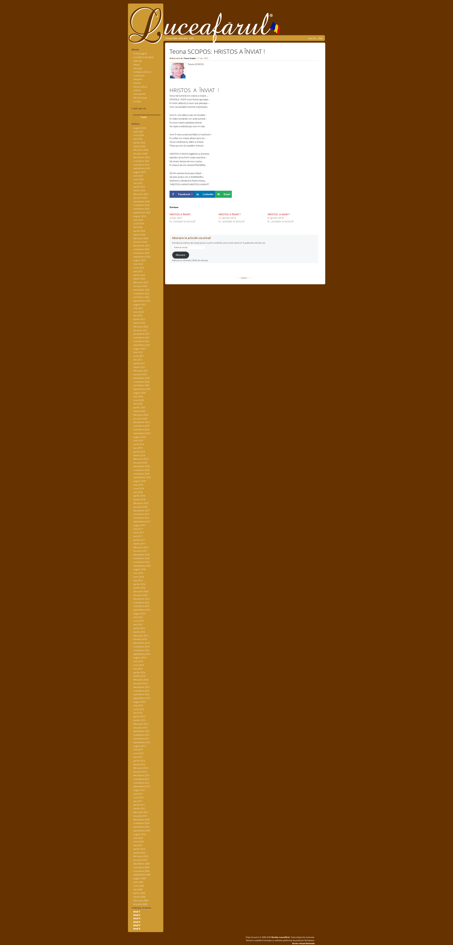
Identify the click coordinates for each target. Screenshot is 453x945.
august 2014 (139, 657)
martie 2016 (139, 587)
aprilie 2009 (139, 893)
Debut (136, 64)
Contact (137, 101)
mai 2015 (137, 624)
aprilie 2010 (139, 849)
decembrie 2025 (141, 157)
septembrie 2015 (141, 609)
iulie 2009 (138, 882)
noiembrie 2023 (141, 249)
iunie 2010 (138, 841)
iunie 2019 (138, 444)
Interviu (137, 90)
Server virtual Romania (303, 943)
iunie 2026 (138, 135)
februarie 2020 (140, 414)
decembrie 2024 (141, 201)
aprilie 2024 (139, 230)
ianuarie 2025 (140, 197)
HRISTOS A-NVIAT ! (279, 214)
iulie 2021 (138, 352)
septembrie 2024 (141, 212)
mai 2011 (137, 801)
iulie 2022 (138, 308)
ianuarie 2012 (140, 771)
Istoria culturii (140, 86)
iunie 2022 (138, 311)
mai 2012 (137, 757)
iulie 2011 (138, 793)
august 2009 (139, 878)
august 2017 (139, 525)
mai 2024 (137, 227)
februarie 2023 (140, 282)
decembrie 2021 (141, 333)
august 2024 (139, 216)
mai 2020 (137, 403)
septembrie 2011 (141, 786)
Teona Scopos (190, 58)
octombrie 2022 (141, 297)
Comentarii (139, 75)
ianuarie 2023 (140, 286)
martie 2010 (139, 852)
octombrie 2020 (141, 385)
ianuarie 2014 (140, 683)
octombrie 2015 (141, 606)
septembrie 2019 (141, 433)
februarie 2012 (140, 768)
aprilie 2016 (139, 584)
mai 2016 (137, 580)
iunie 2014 (138, 665)
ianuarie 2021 (140, 374)
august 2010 (139, 834)
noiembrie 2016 (141, 558)
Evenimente (139, 94)
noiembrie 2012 (141, 734)
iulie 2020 (138, 396)
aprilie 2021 (139, 363)
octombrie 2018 (141, 473)
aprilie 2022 (139, 319)
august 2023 (139, 260)
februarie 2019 (140, 458)
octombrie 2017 (141, 517)
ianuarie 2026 (140, 153)
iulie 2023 (138, 264)
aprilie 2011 (139, 804)
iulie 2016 (138, 573)
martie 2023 (139, 278)
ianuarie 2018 (140, 506)
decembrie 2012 (141, 731)
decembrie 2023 (141, 245)
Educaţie (137, 68)
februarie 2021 (140, 370)
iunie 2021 (138, 356)
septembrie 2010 (141, 830)
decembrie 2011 (141, 775)
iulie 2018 (138, 484)
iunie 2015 (138, 620)
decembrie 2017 (141, 510)
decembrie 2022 (141, 289)
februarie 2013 (140, 723)
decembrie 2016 (141, 554)
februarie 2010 (140, 856)
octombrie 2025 (141, 164)
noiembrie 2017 (141, 514)
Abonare (180, 255)
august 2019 (139, 437)
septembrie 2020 (141, 389)
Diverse (137, 83)
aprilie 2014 (139, 672)
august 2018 (139, 481)
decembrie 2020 (141, 378)
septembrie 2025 (141, 168)
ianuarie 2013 (140, 727)
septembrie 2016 (141, 565)
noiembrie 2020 (141, 381)
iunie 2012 (138, 753)
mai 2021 (137, 359)
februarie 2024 (140, 238)
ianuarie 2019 (140, 462)
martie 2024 (139, 234)
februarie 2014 (140, 679)
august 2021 (139, 348)
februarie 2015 (140, 635)
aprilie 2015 (139, 628)
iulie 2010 (138, 838)
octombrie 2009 (141, 871)
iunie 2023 (138, 267)
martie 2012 (139, 764)
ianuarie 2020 (140, 418)
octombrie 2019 (141, 429)
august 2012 (139, 746)
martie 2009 (139, 896)
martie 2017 (139, 543)
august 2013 (139, 701)
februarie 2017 (140, 547)
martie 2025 (139, 190)
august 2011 (139, 790)
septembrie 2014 (141, 654)
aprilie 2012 (139, 760)
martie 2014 (139, 676)
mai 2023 (137, 271)
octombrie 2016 (141, 562)
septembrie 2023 (141, 256)
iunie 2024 (138, 223)
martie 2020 (139, 411)
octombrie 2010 (141, 826)
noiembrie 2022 (141, 293)
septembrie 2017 (141, 521)
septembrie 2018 (141, 477)
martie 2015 (139, 631)
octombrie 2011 (141, 782)
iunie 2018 (138, 488)
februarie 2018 (140, 503)
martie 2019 (139, 455)
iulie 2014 (138, 661)
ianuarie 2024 (140, 241)
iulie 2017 (138, 529)
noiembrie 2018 (141, 470)
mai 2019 (137, 448)
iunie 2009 (138, 885)
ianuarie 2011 (140, 815)
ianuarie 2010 (140, 860)
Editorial (137, 60)
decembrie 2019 (141, 422)
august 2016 (139, 569)
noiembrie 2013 (141, 690)
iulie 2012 (138, 749)
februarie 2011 (140, 812)
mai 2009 (137, 889)
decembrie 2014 (141, 642)
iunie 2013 (138, 709)
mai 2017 (137, 536)
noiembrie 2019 (141, 425)
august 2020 (139, 392)
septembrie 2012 (141, 742)
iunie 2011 (138, 797)
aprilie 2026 (139, 142)
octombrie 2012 (141, 738)
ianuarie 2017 (140, 550)
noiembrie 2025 (141, 161)
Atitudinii (137, 79)
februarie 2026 (140, 149)
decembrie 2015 (141, 598)
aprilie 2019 (139, 451)
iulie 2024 (138, 219)
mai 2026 (137, 138)
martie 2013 (139, 720)
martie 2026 (139, 146)
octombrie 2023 (141, 253)
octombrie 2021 (141, 341)
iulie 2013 (138, 705)
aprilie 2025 (139, 186)
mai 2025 (137, 183)
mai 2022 (137, 315)
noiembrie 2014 (141, 646)
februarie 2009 (140, 900)
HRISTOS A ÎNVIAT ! (230, 214)
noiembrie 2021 (141, 337)
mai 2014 (137, 668)
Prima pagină (140, 53)
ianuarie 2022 (140, 330)
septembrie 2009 (141, 874)
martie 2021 (139, 367)
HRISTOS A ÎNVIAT (180, 214)
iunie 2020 (138, 400)
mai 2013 (137, 712)
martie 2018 (139, 499)
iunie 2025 (138, 179)
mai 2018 (137, 492)
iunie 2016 (138, 576)
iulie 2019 (138, 440)
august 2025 (139, 172)
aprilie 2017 (139, 539)
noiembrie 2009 (141, 867)
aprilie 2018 (139, 495)
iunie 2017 (138, 532)
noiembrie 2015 (141, 602)
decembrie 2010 (141, 819)
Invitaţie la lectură (142, 71)
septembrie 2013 (141, 698)
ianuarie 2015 (140, 639)
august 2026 (139, 127)
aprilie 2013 (139, 716)
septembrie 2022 (141, 300)
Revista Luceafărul (280, 937)
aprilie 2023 (139, 275)
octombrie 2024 (141, 208)
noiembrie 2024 (141, 205)
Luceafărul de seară (143, 57)
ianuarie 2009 (140, 904)
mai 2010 (137, 845)
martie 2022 (139, 322)
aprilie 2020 (139, 407)
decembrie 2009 (141, 863)
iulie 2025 (138, 175)
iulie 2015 (138, 617)
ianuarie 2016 (140, 595)
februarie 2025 (140, 194)
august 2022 (139, 304)
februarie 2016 (140, 591)
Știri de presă (140, 97)
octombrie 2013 (141, 694)
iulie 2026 (138, 131)
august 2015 (139, 613)
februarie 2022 (140, 326)
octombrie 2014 (141, 650)
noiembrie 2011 (141, 779)
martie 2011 (139, 808)
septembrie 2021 (141, 345)
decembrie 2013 (141, 687)
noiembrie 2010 (141, 823)
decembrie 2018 (141, 466)
